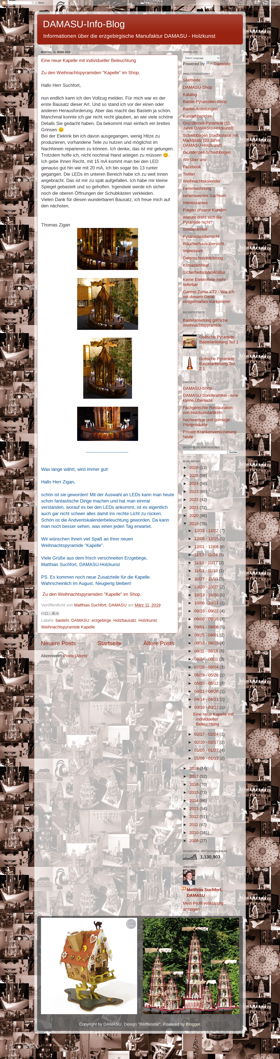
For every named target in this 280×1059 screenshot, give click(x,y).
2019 (194, 523)
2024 (194, 483)
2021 (194, 507)
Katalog (190, 94)
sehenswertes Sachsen (204, 195)
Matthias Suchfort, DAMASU (204, 892)
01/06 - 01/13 (207, 758)
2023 (194, 491)
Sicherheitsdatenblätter (204, 272)
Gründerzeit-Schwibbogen (207, 152)
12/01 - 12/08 (207, 546)
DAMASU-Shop (197, 87)
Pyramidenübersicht (201, 236)
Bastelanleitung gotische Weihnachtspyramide (205, 323)
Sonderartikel (195, 229)
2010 (194, 832)
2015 (194, 792)
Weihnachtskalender (201, 181)
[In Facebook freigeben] (54, 613)
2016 (194, 784)
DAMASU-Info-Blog (84, 24)
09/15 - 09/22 (207, 611)
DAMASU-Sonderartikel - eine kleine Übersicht (210, 398)
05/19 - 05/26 (207, 675)
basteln (62, 620)
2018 (194, 768)
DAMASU (80, 620)
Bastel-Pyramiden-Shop (205, 101)
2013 (194, 808)
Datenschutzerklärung (203, 258)
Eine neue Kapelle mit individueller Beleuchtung (88, 60)
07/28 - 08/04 (207, 667)
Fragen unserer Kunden (204, 210)
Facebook (192, 166)
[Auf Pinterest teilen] (57, 613)
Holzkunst (147, 620)
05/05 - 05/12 (207, 683)
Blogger (193, 1024)
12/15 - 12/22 (207, 530)
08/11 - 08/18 (206, 651)
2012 (194, 816)
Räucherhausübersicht (203, 243)
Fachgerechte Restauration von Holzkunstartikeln (208, 410)
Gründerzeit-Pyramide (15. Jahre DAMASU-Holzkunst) (208, 125)
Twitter (189, 174)
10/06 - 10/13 (207, 603)
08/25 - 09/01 (207, 635)
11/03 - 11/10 (206, 570)
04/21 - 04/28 (207, 691)
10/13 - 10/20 (207, 595)
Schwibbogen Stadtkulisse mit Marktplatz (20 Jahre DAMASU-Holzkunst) (210, 140)
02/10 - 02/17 (207, 742)
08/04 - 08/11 (206, 659)
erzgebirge (101, 620)
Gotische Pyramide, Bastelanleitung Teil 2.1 (217, 363)
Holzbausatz (124, 620)
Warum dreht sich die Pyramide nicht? (202, 220)
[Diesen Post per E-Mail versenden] (43, 613)
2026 (194, 467)
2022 (194, 499)
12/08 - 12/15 (207, 538)
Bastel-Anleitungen (200, 108)
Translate (222, 63)
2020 (194, 515)
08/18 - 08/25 (207, 643)
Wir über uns (194, 159)
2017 (194, 776)
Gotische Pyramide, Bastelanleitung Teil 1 (218, 339)
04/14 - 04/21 (207, 699)
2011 (194, 824)
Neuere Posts (58, 643)
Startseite (110, 643)
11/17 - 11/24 (206, 554)
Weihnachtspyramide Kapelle (68, 627)
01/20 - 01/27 (207, 750)
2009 (194, 840)
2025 (194, 475)
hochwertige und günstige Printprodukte (206, 422)
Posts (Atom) (75, 655)
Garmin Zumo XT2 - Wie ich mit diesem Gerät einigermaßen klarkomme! (208, 296)
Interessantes (195, 202)
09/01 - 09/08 (207, 627)
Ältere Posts (158, 643)
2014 (194, 800)
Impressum (193, 250)
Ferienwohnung (197, 188)
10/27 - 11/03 (206, 579)
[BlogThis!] (46, 613)
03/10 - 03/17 (207, 707)
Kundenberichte (197, 116)
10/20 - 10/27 (207, 587)
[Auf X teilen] (50, 613)
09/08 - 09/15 (207, 619)
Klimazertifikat (196, 265)
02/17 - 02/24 (207, 734)
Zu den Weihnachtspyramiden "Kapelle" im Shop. (90, 72)
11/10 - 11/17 (206, 562)
